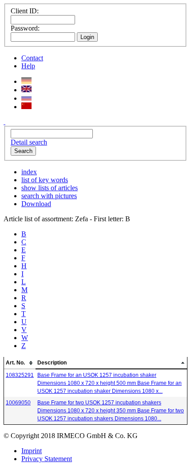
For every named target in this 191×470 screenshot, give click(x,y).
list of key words (44, 180)
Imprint (31, 450)
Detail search (29, 142)
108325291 (20, 375)
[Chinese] (26, 106)
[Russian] (26, 98)
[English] (26, 90)
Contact (32, 58)
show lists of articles (49, 188)
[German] (26, 81)
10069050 (18, 403)
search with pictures (49, 196)
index (29, 172)
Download (36, 204)
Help (28, 66)
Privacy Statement (46, 458)
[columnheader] (20, 363)
